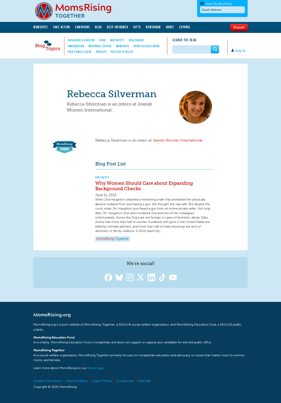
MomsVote (40, 27)
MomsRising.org (76, 11)
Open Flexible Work (147, 46)
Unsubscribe (124, 381)
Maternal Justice (100, 46)
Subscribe (144, 381)
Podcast (101, 52)
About (170, 27)
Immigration (76, 46)
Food (102, 40)
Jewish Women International (177, 140)
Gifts (137, 27)
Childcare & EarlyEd (81, 40)
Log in (240, 50)
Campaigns (82, 27)
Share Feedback (77, 381)
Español (185, 27)
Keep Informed (117, 27)
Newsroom (153, 27)
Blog (98, 27)
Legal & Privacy (102, 381)
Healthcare (136, 40)
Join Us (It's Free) (218, 4)
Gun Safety (117, 40)
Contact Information (47, 381)
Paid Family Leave (80, 52)
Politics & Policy (122, 52)
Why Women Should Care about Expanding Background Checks (144, 185)
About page (96, 368)
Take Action (61, 27)
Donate (239, 27)
